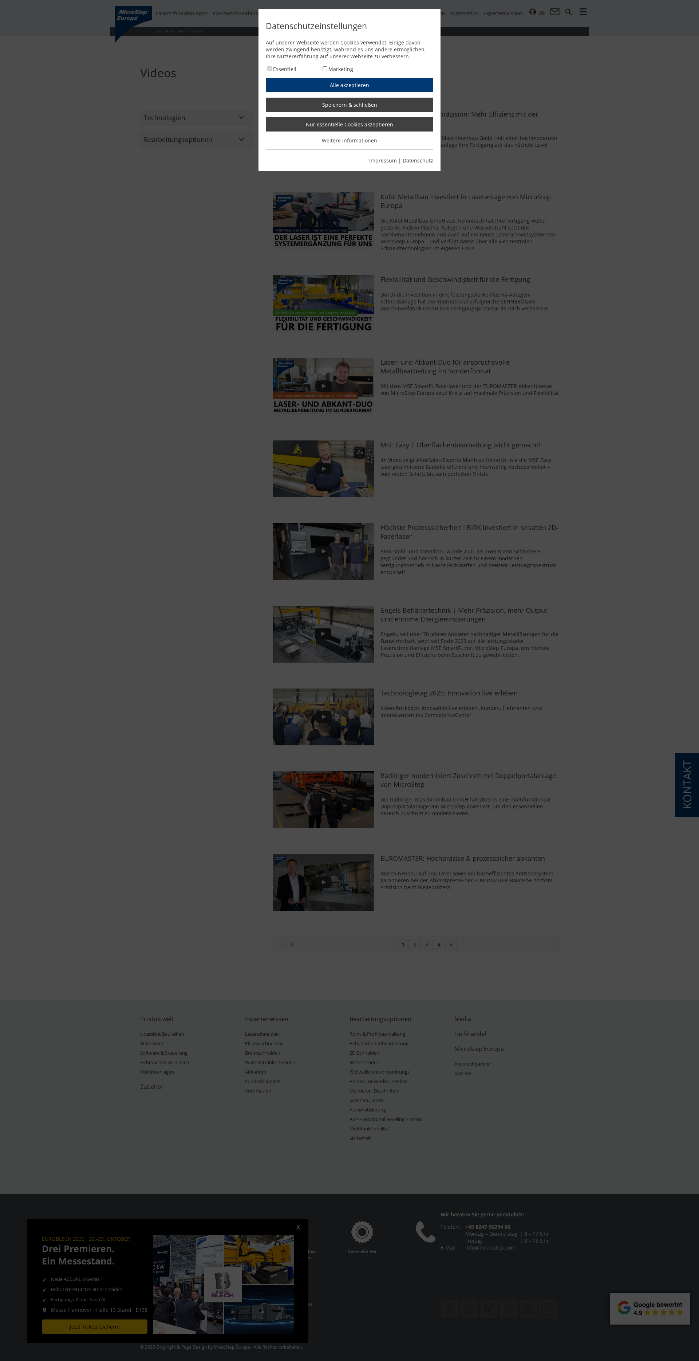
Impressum (383, 160)
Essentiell (284, 69)
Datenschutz (418, 160)
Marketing (340, 69)
